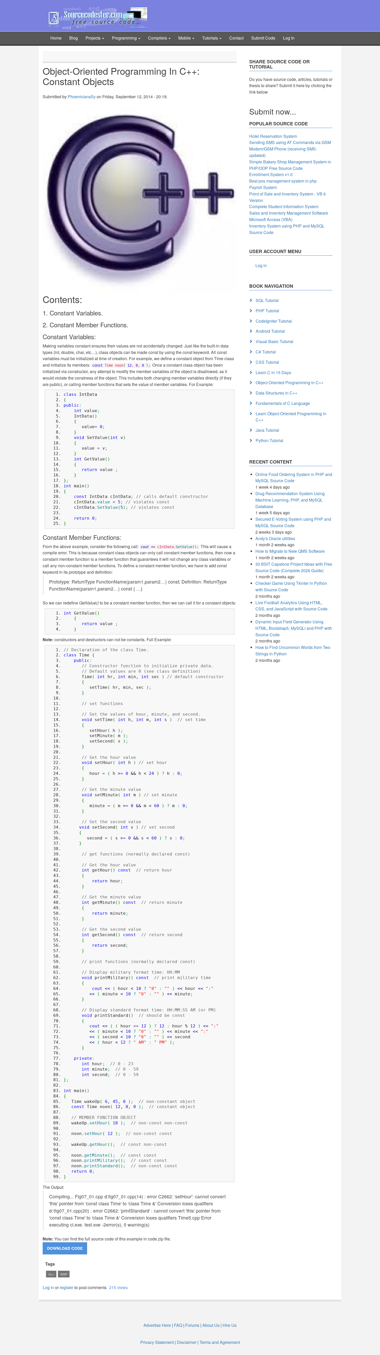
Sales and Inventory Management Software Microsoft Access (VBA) (288, 216)
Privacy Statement (157, 1342)
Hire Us (229, 1325)
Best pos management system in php (283, 181)
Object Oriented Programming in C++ (289, 382)
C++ (51, 1274)
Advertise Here (157, 1325)
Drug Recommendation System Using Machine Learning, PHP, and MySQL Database (290, 499)
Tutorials (210, 38)
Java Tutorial (267, 430)
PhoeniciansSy (82, 97)
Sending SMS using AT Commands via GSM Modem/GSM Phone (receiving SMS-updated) (290, 148)
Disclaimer (186, 1342)
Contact (236, 38)
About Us (210, 1325)
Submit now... (272, 111)
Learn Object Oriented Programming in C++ (291, 417)
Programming (125, 38)
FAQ (178, 1325)
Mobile (185, 38)
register (66, 1287)
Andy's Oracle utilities (275, 538)
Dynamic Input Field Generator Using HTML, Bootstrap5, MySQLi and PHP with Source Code (293, 628)
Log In (288, 38)
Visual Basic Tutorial (274, 341)
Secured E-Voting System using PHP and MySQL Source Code (293, 522)
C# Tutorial (266, 352)
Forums (192, 1325)
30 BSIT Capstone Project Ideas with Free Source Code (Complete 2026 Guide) (293, 567)
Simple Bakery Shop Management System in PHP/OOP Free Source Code (290, 165)
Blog (73, 38)
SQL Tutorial (267, 300)
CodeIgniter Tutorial (274, 321)
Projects (94, 38)
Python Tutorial (269, 440)
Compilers (158, 38)
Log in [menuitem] (261, 265)
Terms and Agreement (220, 1342)
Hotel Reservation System (273, 136)
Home (56, 38)
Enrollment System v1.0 (271, 174)
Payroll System (263, 187)
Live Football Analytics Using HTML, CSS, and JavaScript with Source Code (291, 606)
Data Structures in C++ (276, 393)
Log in (48, 1287)
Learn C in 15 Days (273, 372)
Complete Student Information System (283, 206)
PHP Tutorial (267, 311)
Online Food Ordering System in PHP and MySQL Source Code (293, 477)
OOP (63, 1274)
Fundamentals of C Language (283, 403)
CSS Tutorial (267, 362)
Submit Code (263, 38)
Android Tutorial (270, 331)
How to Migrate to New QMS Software (290, 551)
